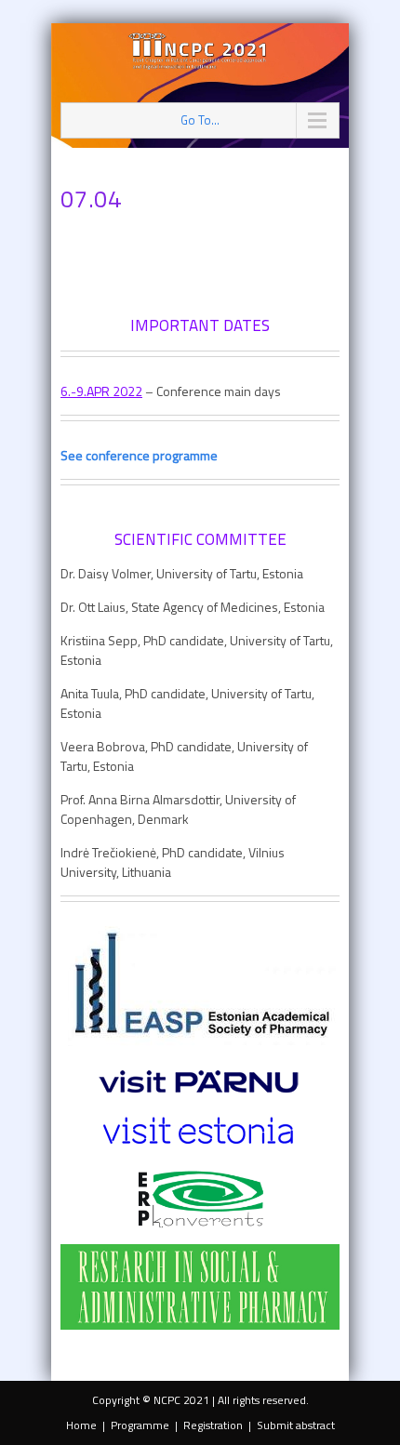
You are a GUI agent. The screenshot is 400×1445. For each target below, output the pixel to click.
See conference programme (139, 455)
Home (81, 1425)
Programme (140, 1425)
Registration (213, 1425)
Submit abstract (296, 1425)
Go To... (200, 120)
